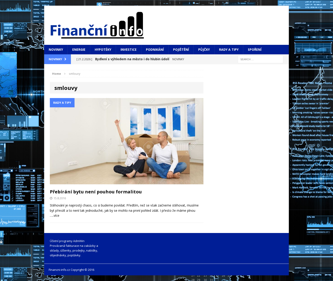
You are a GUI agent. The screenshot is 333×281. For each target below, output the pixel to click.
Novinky (56, 49)
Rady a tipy (229, 49)
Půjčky (204, 49)
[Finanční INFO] (166, 25)
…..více (54, 215)
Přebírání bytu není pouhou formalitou (96, 192)
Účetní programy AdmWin (67, 241)
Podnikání (155, 49)
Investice (129, 49)
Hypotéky (103, 49)
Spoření (254, 49)
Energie (78, 49)
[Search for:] (260, 59)
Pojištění (181, 49)
